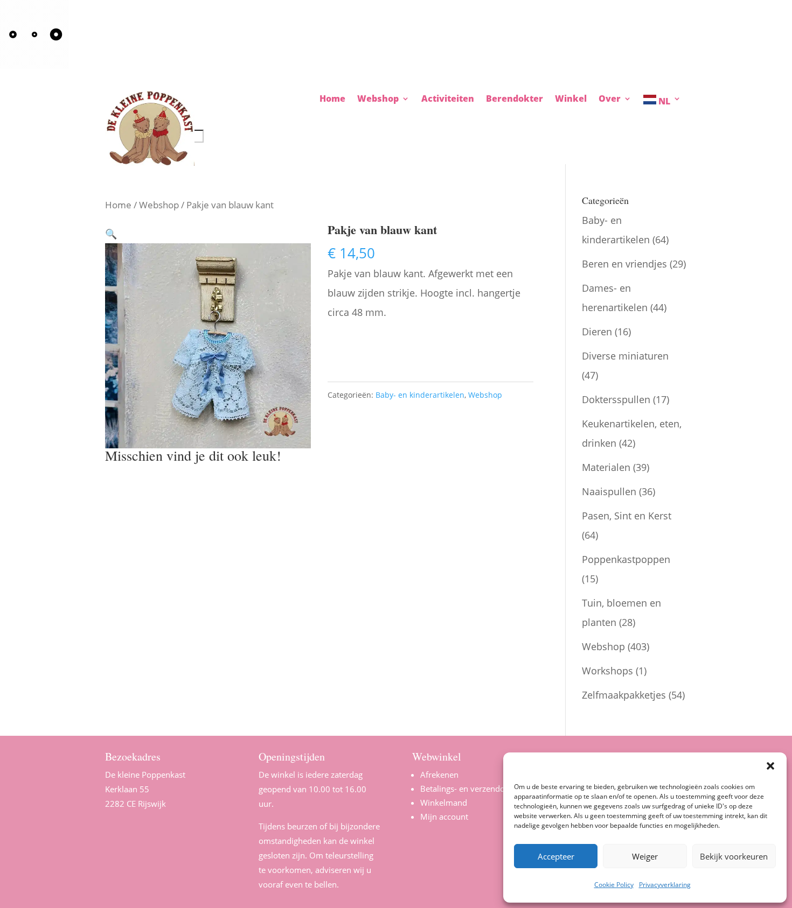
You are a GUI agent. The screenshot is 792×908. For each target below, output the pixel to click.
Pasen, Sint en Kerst (626, 515)
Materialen (606, 467)
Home (332, 99)
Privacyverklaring (665, 884)
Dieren (597, 331)
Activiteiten (447, 99)
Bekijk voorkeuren (734, 856)
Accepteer (556, 856)
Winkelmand (443, 802)
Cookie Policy (614, 884)
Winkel (571, 99)
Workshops (607, 670)
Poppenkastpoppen (626, 559)
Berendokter (514, 99)
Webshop (159, 205)
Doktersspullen (616, 399)
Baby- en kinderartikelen (420, 395)
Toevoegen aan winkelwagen (410, 347)
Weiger (645, 856)
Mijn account (444, 816)
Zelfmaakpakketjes (624, 694)
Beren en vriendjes (624, 263)
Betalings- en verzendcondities (476, 788)
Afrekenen (439, 774)
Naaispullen (609, 491)
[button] (770, 766)
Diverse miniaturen (625, 355)
